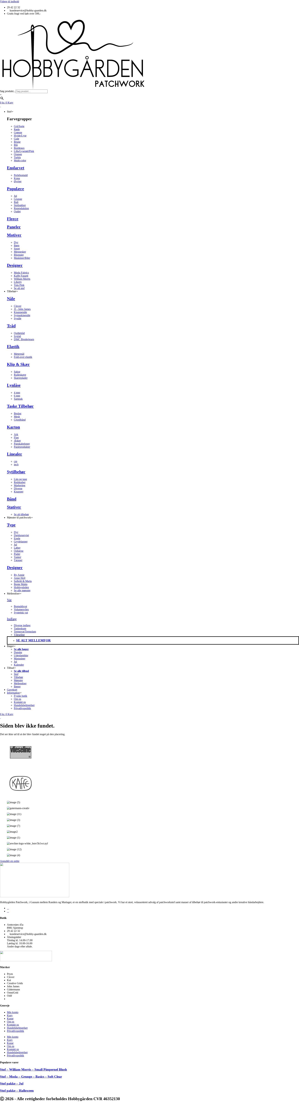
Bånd (11, 499)
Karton (13, 427)
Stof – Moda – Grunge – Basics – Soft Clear (31, 1076)
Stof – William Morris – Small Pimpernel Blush (33, 1069)
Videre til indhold (9, 1)
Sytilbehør (16, 472)
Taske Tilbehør (20, 406)
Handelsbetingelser (17, 1027)
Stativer (14, 507)
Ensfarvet (15, 168)
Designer (15, 265)
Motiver (14, 235)
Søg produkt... (8, 91)
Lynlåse (14, 385)
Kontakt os (13, 1024)
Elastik (13, 346)
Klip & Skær (18, 364)
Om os (10, 1021)
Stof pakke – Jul (11, 1083)
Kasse (10, 1018)
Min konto (12, 1012)
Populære (15, 188)
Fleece (12, 219)
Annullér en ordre (9, 861)
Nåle (11, 298)
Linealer (14, 454)
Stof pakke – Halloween (17, 1090)
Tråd (11, 326)
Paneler (14, 227)
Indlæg (12, 619)
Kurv (10, 1015)
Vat (9, 600)
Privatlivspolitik (15, 1030)
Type (11, 525)
